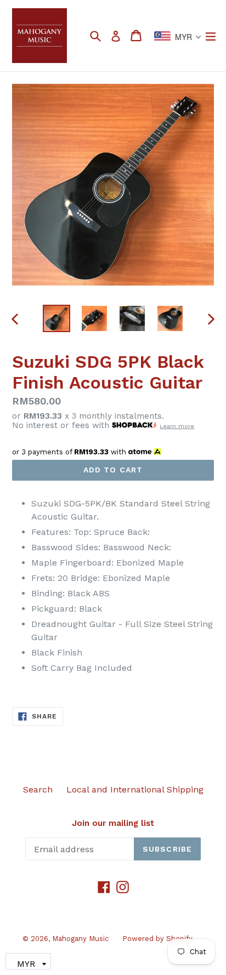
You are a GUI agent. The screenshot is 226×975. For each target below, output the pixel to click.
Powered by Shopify (157, 938)
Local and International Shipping (135, 789)
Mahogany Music (80, 938)
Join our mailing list (113, 823)
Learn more (177, 426)
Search (38, 789)
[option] (56, 318)
